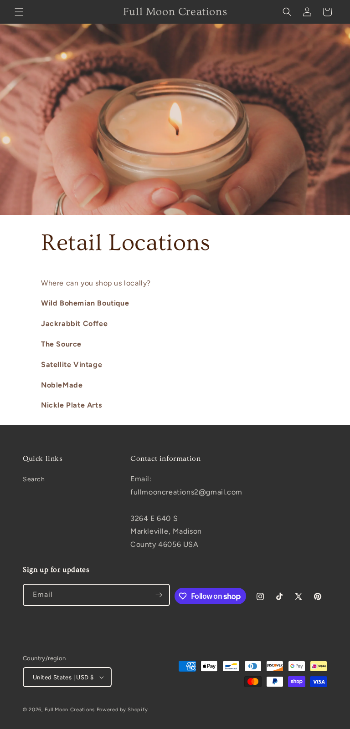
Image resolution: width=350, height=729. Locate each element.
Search (34, 479)
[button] (19, 12)
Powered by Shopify (122, 710)
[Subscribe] (159, 595)
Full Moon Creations (70, 710)
